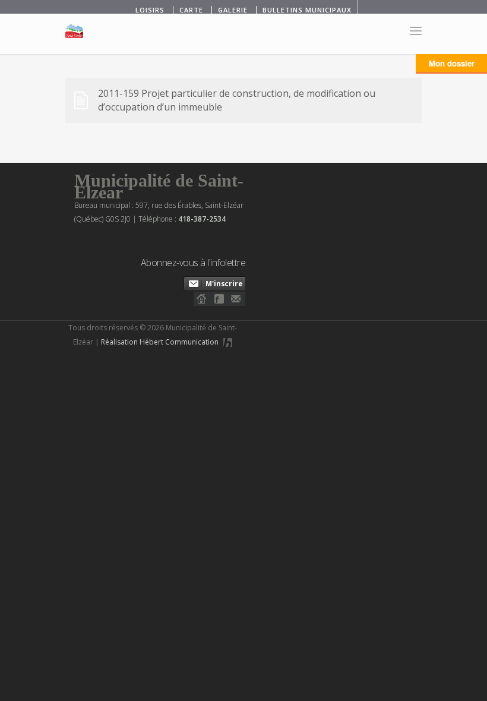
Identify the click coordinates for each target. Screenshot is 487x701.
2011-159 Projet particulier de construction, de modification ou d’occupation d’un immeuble (236, 100)
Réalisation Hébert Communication (160, 342)
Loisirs (150, 10)
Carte (191, 10)
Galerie (233, 10)
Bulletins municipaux (307, 10)
